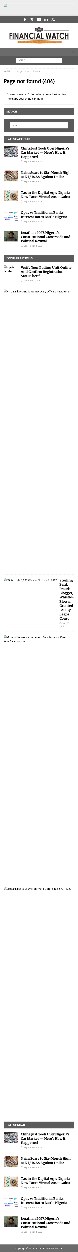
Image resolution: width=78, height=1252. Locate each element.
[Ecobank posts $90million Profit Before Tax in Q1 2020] (37, 889)
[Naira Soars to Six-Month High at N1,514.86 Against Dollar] (11, 176)
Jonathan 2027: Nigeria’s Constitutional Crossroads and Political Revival (45, 237)
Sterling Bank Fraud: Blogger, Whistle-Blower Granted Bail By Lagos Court (66, 599)
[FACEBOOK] (25, 19)
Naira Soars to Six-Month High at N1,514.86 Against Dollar (46, 175)
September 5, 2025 (33, 161)
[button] (73, 52)
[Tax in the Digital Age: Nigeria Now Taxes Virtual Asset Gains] (11, 195)
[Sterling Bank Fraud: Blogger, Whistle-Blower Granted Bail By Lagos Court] (30, 580)
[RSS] (53, 19)
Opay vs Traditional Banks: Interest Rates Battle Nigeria (44, 214)
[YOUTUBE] (39, 19)
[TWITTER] (32, 19)
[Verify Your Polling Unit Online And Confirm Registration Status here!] (11, 269)
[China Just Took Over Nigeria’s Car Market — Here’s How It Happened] (11, 151)
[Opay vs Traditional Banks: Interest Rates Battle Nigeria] (11, 215)
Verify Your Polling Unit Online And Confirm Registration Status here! (46, 271)
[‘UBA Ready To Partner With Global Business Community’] (38, 639)
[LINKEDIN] (46, 19)
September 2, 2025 (33, 245)
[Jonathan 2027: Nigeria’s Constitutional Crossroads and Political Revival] (11, 236)
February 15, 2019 (32, 280)
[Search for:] (39, 60)
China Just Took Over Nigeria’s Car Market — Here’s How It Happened (45, 152)
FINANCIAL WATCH (53, 1248)
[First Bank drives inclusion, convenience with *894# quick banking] (37, 292)
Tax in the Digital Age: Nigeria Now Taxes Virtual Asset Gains (45, 194)
